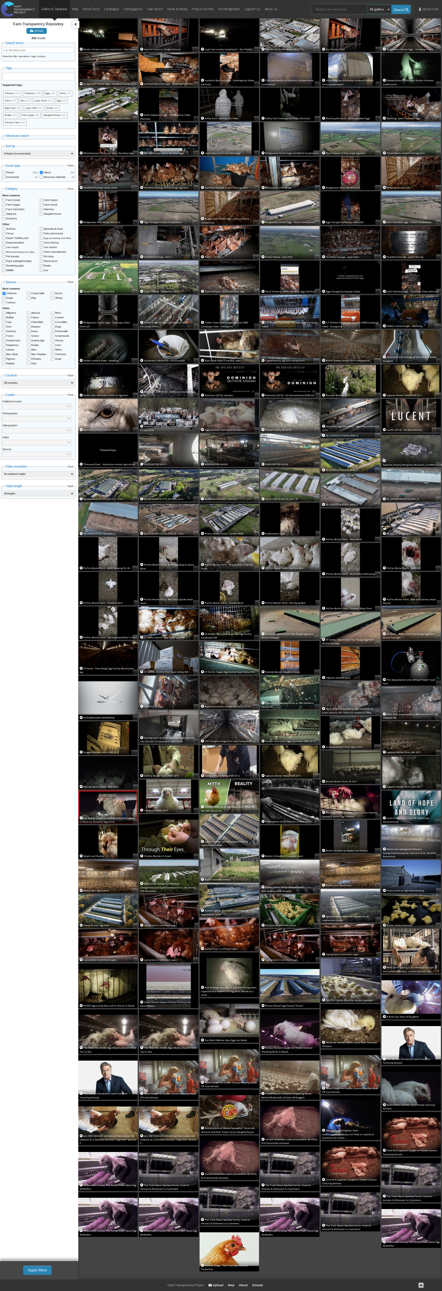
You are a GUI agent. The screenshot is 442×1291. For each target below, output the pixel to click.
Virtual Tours (91, 9)
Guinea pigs (38, 340)
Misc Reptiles (38, 354)
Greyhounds (62, 335)
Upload (38, 30)
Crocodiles (61, 322)
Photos (10, 172)
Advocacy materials (55, 177)
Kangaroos (12, 345)
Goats (9, 297)
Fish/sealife (61, 331)
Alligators (11, 312)
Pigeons (10, 358)
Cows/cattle (37, 293)
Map (75, 9)
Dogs (58, 326)
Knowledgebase (229, 9)
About (243, 1285)
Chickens (11, 293)
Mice (34, 349)
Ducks (59, 293)
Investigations (133, 9)
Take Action (155, 9)
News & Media (177, 9)
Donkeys (11, 331)
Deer (9, 326)
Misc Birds (12, 354)
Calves (35, 317)
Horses (59, 340)
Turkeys (11, 302)
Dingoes (36, 326)
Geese (35, 335)
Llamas (10, 349)
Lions (58, 345)
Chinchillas (37, 322)
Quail (58, 358)
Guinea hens (13, 340)
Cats (9, 322)
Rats (34, 363)
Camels (59, 317)
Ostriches (60, 354)
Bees (58, 312)
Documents (12, 177)
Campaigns (111, 9)
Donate (257, 1285)
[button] (69, 406)
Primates (36, 358)
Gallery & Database (54, 9)
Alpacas (35, 312)
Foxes (9, 335)
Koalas (35, 345)
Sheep (58, 297)
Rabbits (10, 363)
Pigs (33, 297)
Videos (47, 172)
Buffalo (10, 317)
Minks (58, 349)
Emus (34, 331)
